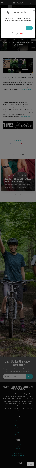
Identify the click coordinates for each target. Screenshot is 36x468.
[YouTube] (21, 33)
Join (29, 28)
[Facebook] (13, 33)
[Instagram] (17, 33)
